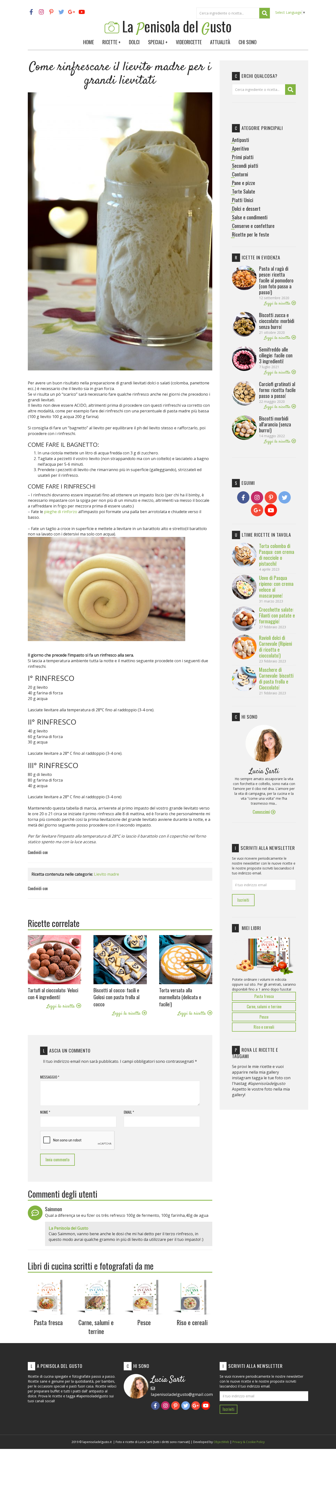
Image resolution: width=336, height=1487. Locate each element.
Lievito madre (106, 874)
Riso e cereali (264, 1027)
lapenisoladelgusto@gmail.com (182, 1394)
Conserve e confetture (253, 225)
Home (88, 42)
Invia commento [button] (57, 1160)
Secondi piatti (245, 165)
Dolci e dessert (246, 208)
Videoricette (189, 42)
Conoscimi (262, 811)
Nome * (45, 1112)
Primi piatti (243, 157)
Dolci (134, 42)
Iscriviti (243, 900)
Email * (129, 1112)
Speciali (158, 42)
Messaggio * (49, 1077)
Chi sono (248, 42)
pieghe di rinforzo (60, 511)
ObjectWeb (221, 1442)
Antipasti (240, 139)
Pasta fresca (264, 996)
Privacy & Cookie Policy (248, 1442)
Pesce (264, 1017)
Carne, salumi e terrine (264, 1007)
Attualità (220, 42)
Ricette (111, 42)
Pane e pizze (243, 182)
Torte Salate (243, 191)
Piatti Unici (242, 200)
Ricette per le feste (250, 234)
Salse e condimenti (250, 217)
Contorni (240, 174)
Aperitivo (240, 148)
